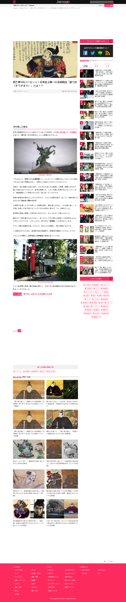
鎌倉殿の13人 (97, 317)
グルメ (17, 584)
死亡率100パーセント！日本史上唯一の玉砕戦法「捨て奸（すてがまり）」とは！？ (60, 8)
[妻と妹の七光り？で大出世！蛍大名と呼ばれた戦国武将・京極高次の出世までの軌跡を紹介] (62, 390)
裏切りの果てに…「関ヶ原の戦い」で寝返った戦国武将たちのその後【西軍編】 (62, 432)
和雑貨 (33, 580)
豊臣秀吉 (89, 310)
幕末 (94, 296)
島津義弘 (27, 371)
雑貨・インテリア (20, 580)
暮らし (17, 591)
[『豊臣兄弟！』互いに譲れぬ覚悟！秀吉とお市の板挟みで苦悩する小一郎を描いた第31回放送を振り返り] (87, 219)
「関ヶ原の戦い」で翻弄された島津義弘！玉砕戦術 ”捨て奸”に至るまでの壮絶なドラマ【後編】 (28, 403)
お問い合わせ (69, 577)
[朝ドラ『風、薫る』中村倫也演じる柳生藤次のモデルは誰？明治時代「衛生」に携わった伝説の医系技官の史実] (87, 104)
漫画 (100, 296)
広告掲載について (53, 577)
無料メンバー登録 (70, 580)
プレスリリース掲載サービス (96, 41)
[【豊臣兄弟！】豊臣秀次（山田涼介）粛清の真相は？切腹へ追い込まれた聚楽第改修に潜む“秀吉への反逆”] (87, 177)
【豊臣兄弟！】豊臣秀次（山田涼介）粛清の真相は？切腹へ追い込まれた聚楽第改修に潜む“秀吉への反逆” (104, 176)
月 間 (107, 65)
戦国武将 (105, 288)
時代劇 (107, 296)
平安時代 (89, 288)
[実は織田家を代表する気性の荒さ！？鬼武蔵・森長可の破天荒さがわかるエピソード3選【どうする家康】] (29, 509)
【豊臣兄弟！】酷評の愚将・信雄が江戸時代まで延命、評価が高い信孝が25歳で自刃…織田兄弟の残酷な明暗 (104, 145)
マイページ (51, 580)
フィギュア (96, 306)
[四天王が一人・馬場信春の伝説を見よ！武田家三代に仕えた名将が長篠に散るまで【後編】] (29, 479)
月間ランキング (52, 591)
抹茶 (101, 303)
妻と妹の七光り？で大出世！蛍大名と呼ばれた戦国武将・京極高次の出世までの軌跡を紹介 (62, 403)
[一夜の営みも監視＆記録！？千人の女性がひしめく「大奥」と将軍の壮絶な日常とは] (87, 260)
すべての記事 (18, 570)
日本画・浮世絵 (36, 573)
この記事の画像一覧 (46, 367)
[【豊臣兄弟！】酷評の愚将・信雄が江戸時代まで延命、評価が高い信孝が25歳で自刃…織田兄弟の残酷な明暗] (87, 146)
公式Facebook (85, 53)
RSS (107, 53)
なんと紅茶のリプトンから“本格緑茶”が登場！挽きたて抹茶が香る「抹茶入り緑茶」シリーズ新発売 (104, 228)
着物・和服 (35, 577)
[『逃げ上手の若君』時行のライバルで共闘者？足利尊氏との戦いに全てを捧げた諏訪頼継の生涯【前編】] (87, 94)
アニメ (97, 288)
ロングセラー (90, 292)
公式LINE (100, 53)
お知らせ (50, 573)
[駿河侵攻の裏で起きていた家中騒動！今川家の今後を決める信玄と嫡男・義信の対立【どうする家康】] (62, 479)
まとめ (33, 570)
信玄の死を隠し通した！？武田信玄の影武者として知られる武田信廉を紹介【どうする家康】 (62, 463)
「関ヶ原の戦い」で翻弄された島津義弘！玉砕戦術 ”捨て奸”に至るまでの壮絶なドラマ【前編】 (28, 433)
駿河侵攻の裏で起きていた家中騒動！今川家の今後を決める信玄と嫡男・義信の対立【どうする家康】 (62, 493)
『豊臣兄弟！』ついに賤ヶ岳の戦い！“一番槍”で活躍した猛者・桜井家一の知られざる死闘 (104, 249)
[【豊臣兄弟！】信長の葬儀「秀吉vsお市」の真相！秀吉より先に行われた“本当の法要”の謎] (87, 136)
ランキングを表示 (95, 279)
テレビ (88, 299)
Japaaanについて (70, 573)
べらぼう (96, 299)
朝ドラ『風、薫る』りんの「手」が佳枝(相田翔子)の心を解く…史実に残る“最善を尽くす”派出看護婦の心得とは (103, 270)
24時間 (85, 65)
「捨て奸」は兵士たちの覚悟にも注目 (32, 294)
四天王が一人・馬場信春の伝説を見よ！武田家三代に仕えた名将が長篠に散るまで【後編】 (28, 493)
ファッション (19, 577)
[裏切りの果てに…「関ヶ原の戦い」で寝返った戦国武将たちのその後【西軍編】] (62, 420)
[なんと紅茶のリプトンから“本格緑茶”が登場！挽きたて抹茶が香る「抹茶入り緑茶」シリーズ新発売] (87, 229)
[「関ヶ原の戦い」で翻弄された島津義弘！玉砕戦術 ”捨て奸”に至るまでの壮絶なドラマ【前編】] (29, 420)
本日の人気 (51, 587)
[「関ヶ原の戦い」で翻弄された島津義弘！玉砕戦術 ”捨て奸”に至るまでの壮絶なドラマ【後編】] (29, 390)
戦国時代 (35, 371)
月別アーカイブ (69, 584)
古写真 (17, 594)
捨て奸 (43, 371)
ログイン (101, 5)
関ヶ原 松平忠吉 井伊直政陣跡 (45, 282)
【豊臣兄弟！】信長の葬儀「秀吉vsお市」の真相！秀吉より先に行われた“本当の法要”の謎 (104, 135)
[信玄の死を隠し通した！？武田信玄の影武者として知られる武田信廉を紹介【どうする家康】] (62, 449)
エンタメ (34, 587)
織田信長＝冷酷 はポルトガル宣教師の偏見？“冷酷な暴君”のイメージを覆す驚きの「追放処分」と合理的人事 (104, 238)
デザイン (109, 303)
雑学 (107, 292)
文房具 (87, 306)
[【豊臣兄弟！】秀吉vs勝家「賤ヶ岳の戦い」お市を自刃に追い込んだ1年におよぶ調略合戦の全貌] (87, 73)
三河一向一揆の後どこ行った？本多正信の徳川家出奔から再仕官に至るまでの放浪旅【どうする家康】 (62, 523)
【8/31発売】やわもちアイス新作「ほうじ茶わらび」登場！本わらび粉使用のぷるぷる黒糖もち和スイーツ (104, 207)
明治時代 (85, 303)
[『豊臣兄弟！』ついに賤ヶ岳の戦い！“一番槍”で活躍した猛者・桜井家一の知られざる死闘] (87, 250)
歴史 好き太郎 (66, 91)
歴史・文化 (33, 8)
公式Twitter (92, 53)
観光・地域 (18, 587)
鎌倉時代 (105, 310)
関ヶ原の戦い (52, 371)
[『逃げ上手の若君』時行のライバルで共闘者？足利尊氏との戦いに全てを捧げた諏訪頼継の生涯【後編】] (87, 198)
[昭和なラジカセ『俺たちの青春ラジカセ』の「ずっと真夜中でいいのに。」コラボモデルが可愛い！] (87, 156)
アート (17, 573)
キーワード (24, 91)
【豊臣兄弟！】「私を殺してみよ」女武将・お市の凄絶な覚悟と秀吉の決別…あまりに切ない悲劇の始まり (104, 187)
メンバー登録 (109, 5)
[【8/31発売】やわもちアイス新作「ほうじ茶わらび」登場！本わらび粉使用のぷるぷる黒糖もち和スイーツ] (87, 208)
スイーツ (99, 292)
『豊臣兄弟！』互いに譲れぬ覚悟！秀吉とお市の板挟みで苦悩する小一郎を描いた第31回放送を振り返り (104, 218)
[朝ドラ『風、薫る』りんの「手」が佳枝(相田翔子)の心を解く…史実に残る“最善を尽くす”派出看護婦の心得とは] (87, 270)
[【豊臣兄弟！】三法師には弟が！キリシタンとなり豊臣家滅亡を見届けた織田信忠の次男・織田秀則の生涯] (87, 84)
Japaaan (63, 2)
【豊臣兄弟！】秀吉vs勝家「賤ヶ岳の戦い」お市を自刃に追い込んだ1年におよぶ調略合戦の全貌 (104, 73)
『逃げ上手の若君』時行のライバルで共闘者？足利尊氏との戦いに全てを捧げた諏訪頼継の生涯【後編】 (104, 197)
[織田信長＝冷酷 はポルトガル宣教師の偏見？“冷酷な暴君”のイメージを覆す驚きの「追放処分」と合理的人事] (87, 239)
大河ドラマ (106, 285)
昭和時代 (88, 313)
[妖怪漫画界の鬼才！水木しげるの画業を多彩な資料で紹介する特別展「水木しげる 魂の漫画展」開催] (87, 167)
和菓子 (33, 584)
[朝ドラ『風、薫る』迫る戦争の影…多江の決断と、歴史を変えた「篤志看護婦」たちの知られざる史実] (87, 115)
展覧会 (97, 310)
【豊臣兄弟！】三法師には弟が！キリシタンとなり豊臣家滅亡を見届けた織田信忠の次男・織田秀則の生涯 (104, 83)
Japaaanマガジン (24, 8)
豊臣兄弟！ (106, 306)
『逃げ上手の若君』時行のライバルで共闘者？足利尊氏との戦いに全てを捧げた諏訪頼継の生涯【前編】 (104, 93)
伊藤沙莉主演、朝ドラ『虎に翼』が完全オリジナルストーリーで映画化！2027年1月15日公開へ (104, 124)
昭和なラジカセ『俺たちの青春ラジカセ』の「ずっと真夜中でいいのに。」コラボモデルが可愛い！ (104, 156)
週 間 (96, 65)
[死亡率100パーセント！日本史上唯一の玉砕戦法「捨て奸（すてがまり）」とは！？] (45, 59)
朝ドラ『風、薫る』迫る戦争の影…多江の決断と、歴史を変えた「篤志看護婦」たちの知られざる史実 (104, 114)
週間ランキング (69, 587)
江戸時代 (87, 285)
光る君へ (97, 313)
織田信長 (105, 299)
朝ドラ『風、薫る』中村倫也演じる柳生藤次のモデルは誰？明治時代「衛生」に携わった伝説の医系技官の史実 (104, 104)
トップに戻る (109, 561)
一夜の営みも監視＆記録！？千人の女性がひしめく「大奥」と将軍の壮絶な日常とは (104, 258)
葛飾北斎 (105, 313)
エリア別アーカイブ (54, 584)
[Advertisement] (45, 25)
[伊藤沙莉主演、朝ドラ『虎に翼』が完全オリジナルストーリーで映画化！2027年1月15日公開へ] (87, 125)
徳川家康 (94, 303)
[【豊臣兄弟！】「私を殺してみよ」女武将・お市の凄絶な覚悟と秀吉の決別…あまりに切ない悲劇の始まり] (87, 187)
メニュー (14, 2)
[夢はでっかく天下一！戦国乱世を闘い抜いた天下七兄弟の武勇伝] (29, 449)
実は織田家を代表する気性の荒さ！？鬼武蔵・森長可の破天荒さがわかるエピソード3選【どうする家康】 (28, 523)
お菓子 (87, 296)
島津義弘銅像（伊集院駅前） (45, 175)
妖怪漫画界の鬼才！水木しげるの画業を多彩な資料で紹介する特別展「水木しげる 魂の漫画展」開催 (104, 166)
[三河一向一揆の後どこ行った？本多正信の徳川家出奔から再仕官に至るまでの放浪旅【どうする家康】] (62, 509)
